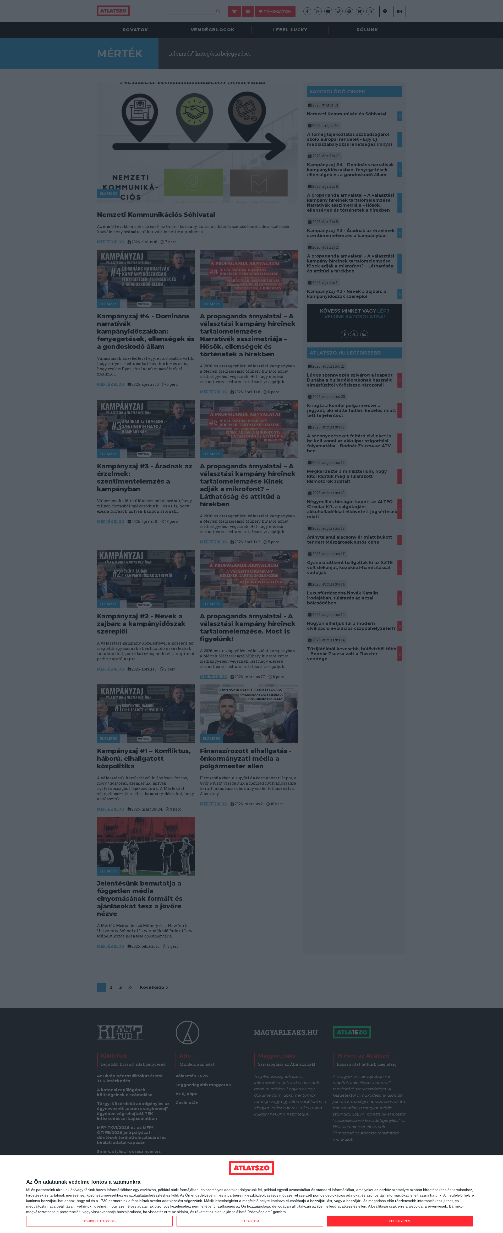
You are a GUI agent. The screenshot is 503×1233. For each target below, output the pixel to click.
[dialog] (251, 1194)
